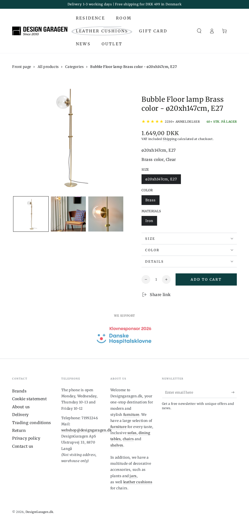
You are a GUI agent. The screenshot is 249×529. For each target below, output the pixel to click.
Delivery (20, 414)
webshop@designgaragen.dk (86, 430)
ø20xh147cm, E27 (161, 180)
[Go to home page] (39, 31)
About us (21, 406)
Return (19, 430)
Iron (151, 222)
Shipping (170, 139)
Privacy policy (26, 438)
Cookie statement (29, 398)
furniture (131, 414)
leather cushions (137, 482)
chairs (128, 439)
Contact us (22, 446)
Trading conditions (31, 422)
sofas (132, 433)
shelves (116, 445)
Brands (19, 391)
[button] (199, 31)
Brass (152, 201)
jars (133, 476)
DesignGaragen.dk (39, 512)
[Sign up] (234, 392)
